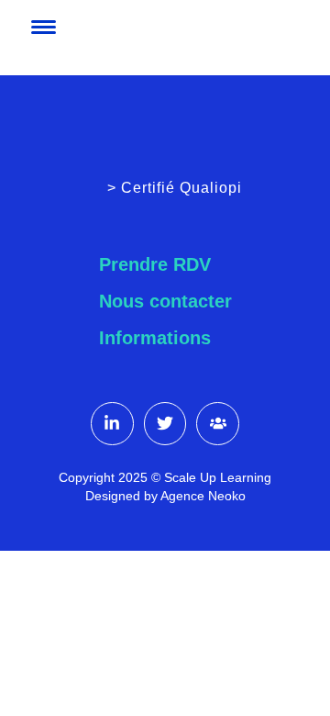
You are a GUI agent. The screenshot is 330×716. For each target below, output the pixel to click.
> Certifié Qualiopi (174, 188)
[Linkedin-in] (112, 423)
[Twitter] (165, 423)
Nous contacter (165, 301)
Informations (155, 338)
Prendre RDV (155, 264)
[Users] (217, 423)
